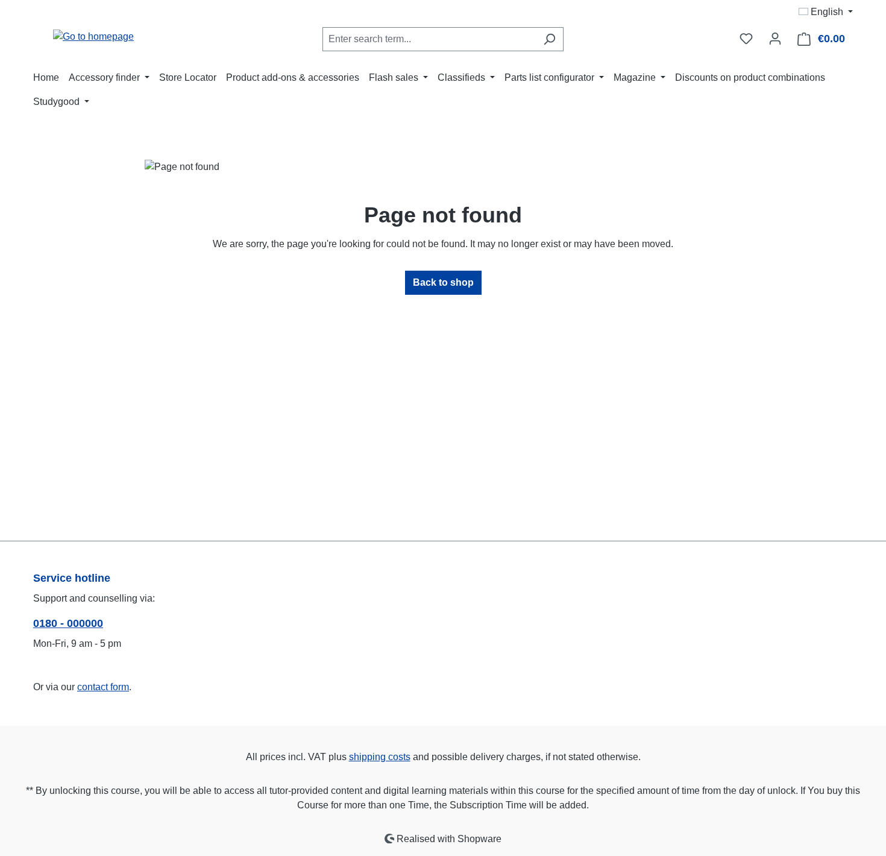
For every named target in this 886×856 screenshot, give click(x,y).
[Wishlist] (746, 39)
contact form (103, 687)
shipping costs (379, 757)
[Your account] (775, 39)
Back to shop (443, 282)
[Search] (549, 39)
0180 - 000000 (68, 623)
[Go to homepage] (93, 36)
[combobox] (429, 39)
